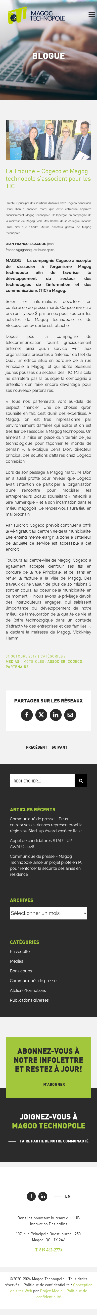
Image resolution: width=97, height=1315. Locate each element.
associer (56, 661)
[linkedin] (42, 1196)
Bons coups (21, 971)
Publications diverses (29, 1000)
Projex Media (51, 1290)
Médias (12, 661)
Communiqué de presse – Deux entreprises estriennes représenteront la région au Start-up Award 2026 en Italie (46, 825)
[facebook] (31, 1196)
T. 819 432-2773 (48, 1249)
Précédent (36, 747)
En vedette (20, 951)
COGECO (75, 661)
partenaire (17, 666)
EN (67, 1196)
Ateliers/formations (28, 990)
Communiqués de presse (33, 980)
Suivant (59, 747)
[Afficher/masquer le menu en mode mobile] (92, 14)
